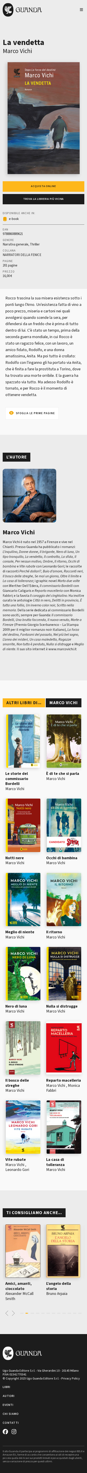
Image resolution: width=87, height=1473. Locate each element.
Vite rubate (15, 1159)
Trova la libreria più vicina (43, 199)
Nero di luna (16, 1006)
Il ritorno (54, 932)
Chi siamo (11, 1414)
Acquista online (43, 186)
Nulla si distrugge (62, 1006)
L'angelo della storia (58, 1286)
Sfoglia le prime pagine (35, 413)
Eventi (8, 1405)
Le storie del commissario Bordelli (16, 779)
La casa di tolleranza (55, 1162)
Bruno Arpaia (56, 1293)
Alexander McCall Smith (19, 1296)
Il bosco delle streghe (17, 1083)
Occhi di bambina (61, 858)
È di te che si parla (62, 773)
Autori (9, 1396)
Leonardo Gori (17, 1169)
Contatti (11, 1423)
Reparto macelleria (63, 1080)
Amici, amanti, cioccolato (18, 1286)
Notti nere (14, 858)
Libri (6, 1387)
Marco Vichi (17, 51)
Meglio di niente (19, 932)
